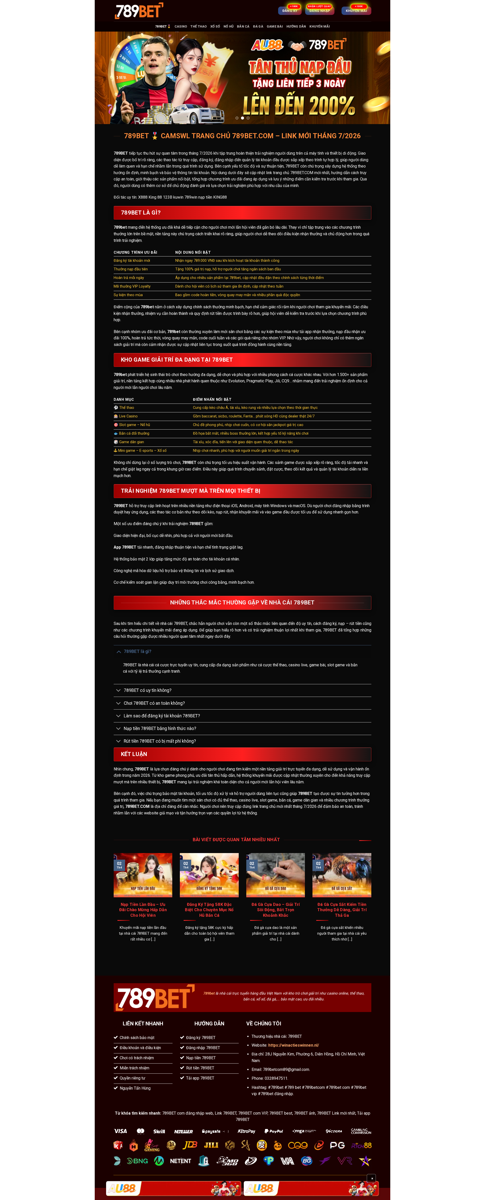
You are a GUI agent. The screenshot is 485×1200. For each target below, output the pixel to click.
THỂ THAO (198, 26)
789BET (121, 153)
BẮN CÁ (243, 26)
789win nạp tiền (198, 197)
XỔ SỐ (215, 26)
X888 (143, 197)
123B (167, 197)
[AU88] (173, 1188)
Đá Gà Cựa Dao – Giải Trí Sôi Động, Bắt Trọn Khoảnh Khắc (276, 910)
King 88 (155, 197)
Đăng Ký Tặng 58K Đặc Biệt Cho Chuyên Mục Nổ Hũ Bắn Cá (209, 910)
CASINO (181, 26)
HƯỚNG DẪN (296, 26)
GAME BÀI (275, 26)
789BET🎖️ (163, 26)
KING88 (220, 197)
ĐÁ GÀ (258, 26)
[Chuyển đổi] (119, 651)
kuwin (178, 197)
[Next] (377, 78)
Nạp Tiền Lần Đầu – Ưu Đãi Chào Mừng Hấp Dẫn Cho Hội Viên (143, 910)
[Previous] (107, 78)
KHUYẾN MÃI (319, 26)
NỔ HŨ (228, 26)
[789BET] (139, 10)
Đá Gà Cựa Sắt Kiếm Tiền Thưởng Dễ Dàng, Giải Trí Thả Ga (342, 910)
